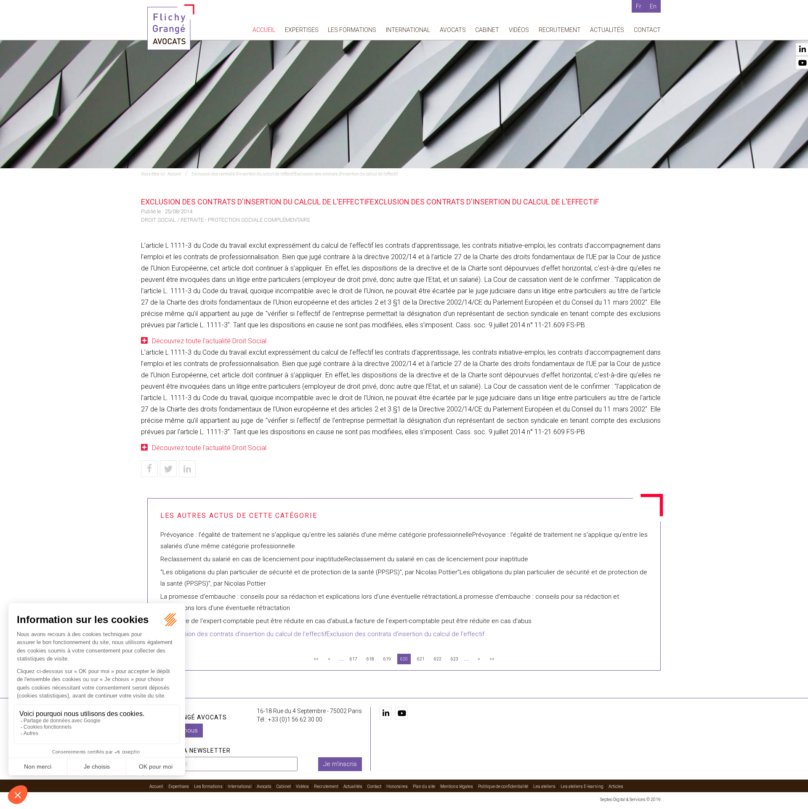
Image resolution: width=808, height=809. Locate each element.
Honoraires (397, 786)
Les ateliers (544, 786)
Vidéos (519, 30)
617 (353, 659)
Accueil (263, 30)
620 (404, 659)
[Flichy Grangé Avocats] (170, 27)
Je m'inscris (340, 764)
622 (437, 659)
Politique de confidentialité (503, 786)
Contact (647, 30)
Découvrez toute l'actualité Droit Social (209, 341)
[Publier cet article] (168, 468)
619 (387, 659)
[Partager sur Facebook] (149, 468)
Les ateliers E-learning (582, 786)
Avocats (453, 30)
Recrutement (560, 30)
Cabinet (487, 30)
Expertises (302, 30)
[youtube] (401, 713)
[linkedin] (385, 713)
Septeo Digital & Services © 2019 (630, 799)
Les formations (352, 30)
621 (421, 659)
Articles (616, 786)
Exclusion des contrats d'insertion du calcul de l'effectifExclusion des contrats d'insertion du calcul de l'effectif (294, 174)
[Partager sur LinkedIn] (187, 468)
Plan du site (424, 786)
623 (454, 659)
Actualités (607, 30)
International (408, 30)
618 (370, 659)
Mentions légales (456, 786)
